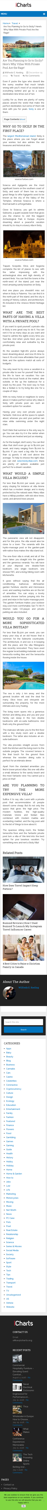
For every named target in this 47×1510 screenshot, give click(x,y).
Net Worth (11, 1210)
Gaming (10, 1145)
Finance (10, 1125)
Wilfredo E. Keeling (14, 72)
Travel (16, 75)
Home (9, 1169)
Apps (8, 1048)
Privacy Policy (10, 1488)
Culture (9, 1093)
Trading (9, 1278)
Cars (8, 1073)
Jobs (8, 1182)
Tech (8, 1270)
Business (10, 1064)
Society (10, 1254)
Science (10, 1242)
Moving (9, 1202)
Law (8, 1186)
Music (9, 1206)
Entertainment (13, 1109)
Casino (9, 1077)
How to (9, 1178)
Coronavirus (12, 1085)
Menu (4, 14)
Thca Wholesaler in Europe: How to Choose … (23, 1413)
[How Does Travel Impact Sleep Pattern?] (23, 870)
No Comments (32, 75)
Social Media (12, 1250)
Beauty (9, 1056)
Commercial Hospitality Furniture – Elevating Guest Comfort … (23, 1370)
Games (9, 1141)
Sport (8, 1262)
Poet (8, 1226)
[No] (43, 1500)
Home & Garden (14, 1173)
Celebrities (11, 1081)
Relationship (12, 1234)
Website (10, 1307)
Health (9, 1153)
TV (7, 1291)
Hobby (9, 1161)
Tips (8, 1274)
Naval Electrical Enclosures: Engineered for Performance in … (23, 1390)
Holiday (10, 1165)
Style (8, 1266)
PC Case (10, 1218)
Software (10, 1258)
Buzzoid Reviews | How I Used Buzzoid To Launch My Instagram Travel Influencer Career (22, 926)
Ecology (10, 1101)
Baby (8, 1052)
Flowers (10, 1129)
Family (9, 1113)
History (9, 1157)
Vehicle (9, 1303)
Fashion (10, 1117)
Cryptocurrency (13, 1089)
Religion (10, 1238)
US (7, 1299)
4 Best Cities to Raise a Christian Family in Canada (21, 965)
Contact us (9, 1484)
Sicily (31, 109)
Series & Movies (14, 1246)
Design (9, 1097)
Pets (8, 1222)
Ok (23, 1506)
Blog (8, 1060)
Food (8, 1133)
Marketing (11, 1194)
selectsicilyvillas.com (27, 461)
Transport (11, 1282)
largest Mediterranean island (21, 136)
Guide (9, 1149)
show (22, 119)
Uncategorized (13, 1295)
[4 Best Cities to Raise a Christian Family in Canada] (23, 948)
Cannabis (10, 1069)
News (9, 1214)
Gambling (11, 1137)
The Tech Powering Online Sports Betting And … (22, 1460)
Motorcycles (12, 1198)
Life (8, 1190)
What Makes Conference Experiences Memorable (21, 1437)
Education (11, 1105)
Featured (10, 1121)
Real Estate (11, 1230)
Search (24, 1030)
